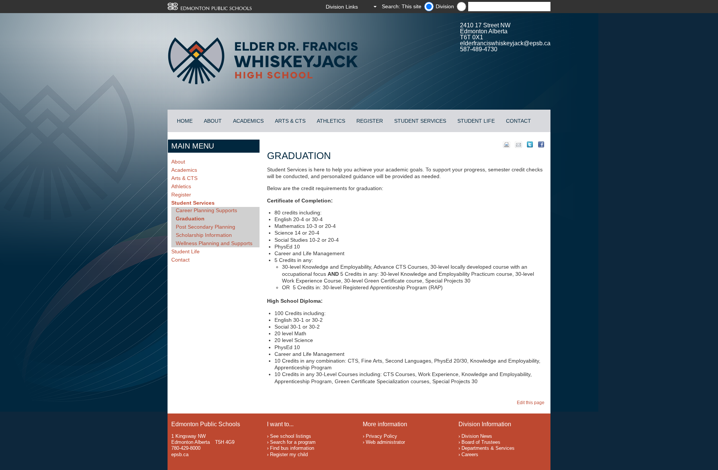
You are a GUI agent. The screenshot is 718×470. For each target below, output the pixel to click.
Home (185, 121)
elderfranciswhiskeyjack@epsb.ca (505, 43)
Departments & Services (488, 448)
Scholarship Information (204, 235)
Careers (469, 454)
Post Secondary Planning (205, 227)
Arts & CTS (290, 121)
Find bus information (292, 448)
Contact (518, 121)
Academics (248, 121)
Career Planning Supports (206, 210)
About (213, 121)
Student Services (420, 121)
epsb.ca (179, 454)
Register (369, 121)
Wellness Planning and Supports (214, 243)
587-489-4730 (478, 49)
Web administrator (385, 442)
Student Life (476, 121)
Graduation (190, 219)
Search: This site (401, 6)
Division (445, 6)
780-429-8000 (185, 448)
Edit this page (532, 402)
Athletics (331, 121)
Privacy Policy (381, 436)
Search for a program (293, 442)
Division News (476, 436)
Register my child (289, 454)
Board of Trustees (480, 442)
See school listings (290, 436)
